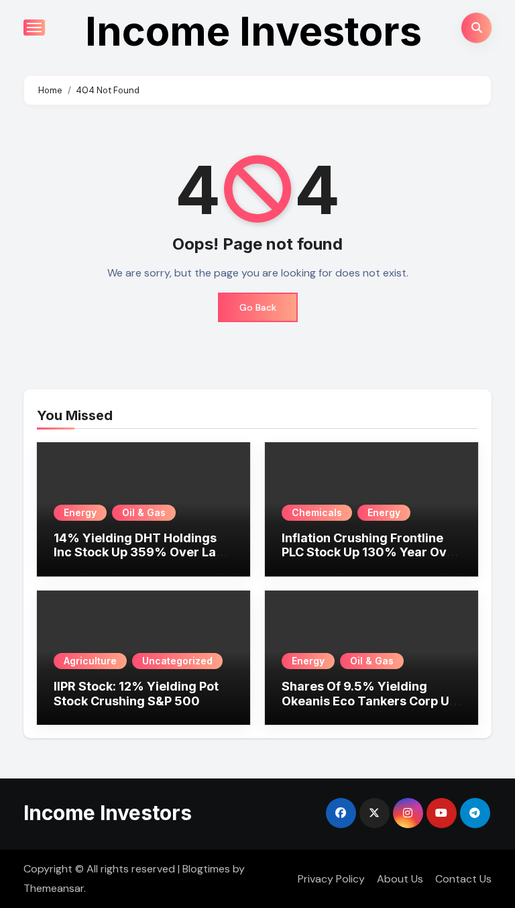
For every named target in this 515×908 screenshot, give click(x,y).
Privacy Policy (331, 879)
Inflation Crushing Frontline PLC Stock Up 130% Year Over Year (370, 552)
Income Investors (253, 31)
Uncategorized (177, 660)
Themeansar (53, 888)
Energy (80, 512)
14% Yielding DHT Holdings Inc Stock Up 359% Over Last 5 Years (140, 552)
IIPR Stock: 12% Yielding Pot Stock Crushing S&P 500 (136, 693)
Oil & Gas (144, 512)
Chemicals (317, 512)
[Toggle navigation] (34, 27)
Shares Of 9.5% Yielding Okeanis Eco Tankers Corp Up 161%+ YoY (369, 700)
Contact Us (463, 879)
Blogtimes (206, 869)
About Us (400, 879)
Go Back (257, 307)
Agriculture (90, 660)
